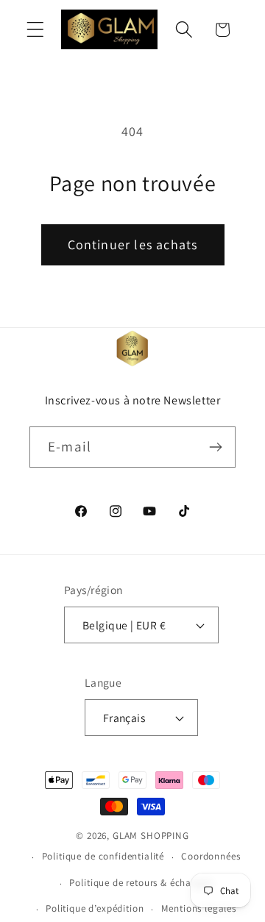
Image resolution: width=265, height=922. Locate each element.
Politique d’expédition (95, 908)
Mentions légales (198, 908)
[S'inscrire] (215, 447)
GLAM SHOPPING (151, 835)
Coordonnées (210, 856)
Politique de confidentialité (103, 856)
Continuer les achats (133, 244)
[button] (35, 29)
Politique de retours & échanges (140, 882)
